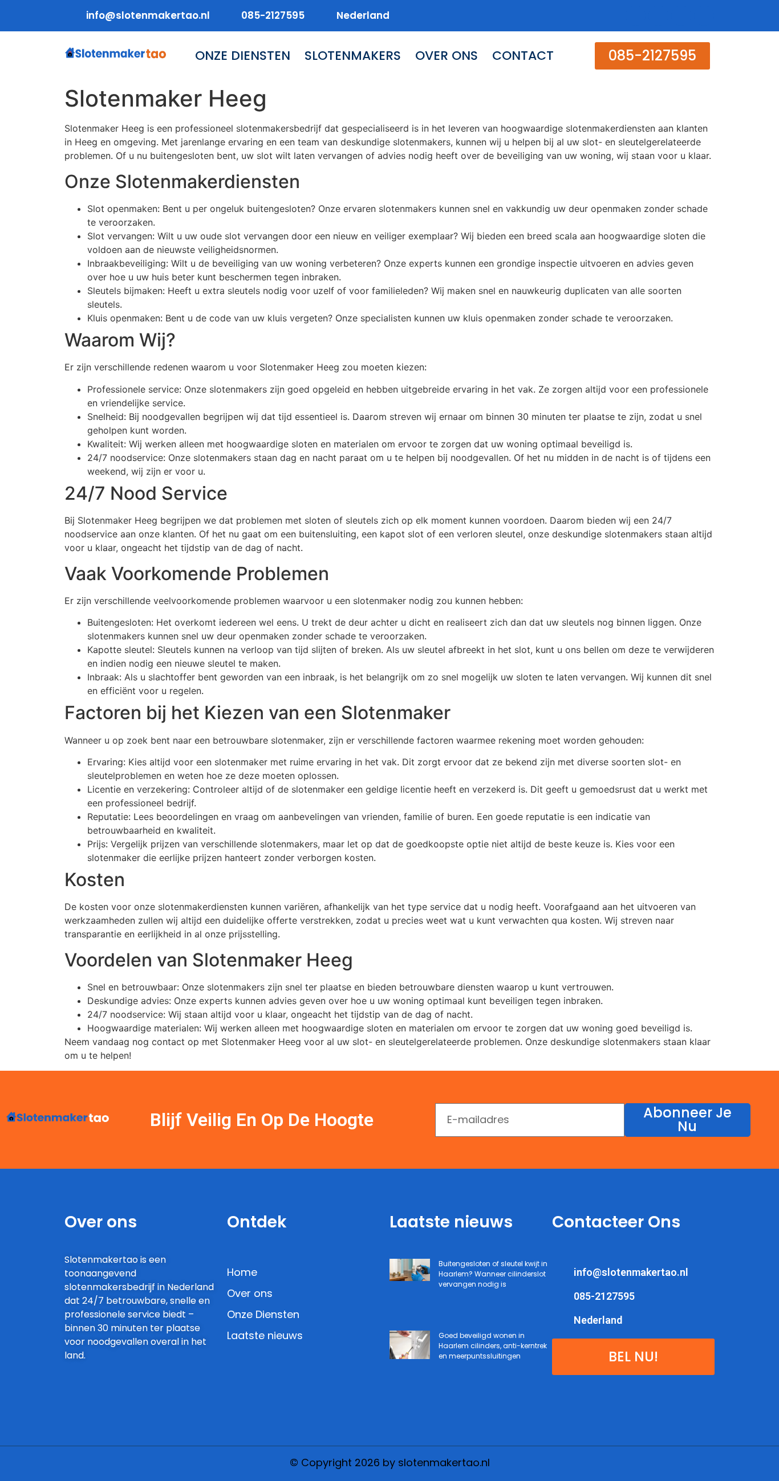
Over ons (446, 56)
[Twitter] (658, 16)
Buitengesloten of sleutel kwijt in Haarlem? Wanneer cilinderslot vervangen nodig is (493, 1274)
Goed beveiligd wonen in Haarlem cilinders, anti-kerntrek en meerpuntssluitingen (493, 1346)
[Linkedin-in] (681, 16)
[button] (652, 56)
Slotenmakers (353, 56)
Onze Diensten (242, 56)
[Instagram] (704, 16)
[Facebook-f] (636, 16)
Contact (523, 56)
